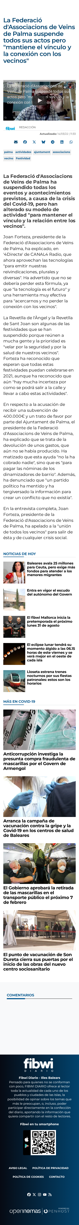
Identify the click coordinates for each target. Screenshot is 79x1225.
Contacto (57, 1177)
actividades (23, 152)
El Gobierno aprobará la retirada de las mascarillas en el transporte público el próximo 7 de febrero (38, 895)
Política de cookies (28, 1177)
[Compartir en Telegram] (52, 142)
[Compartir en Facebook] (25, 142)
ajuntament (42, 152)
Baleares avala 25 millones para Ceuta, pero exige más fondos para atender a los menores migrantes (51, 569)
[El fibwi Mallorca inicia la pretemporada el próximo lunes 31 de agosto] (14, 627)
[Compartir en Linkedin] (61, 142)
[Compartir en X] (34, 142)
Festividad (23, 158)
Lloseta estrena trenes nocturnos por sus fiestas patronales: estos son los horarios (49, 678)
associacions (61, 152)
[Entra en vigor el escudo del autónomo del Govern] (14, 600)
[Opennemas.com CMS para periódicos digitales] (39, 1215)
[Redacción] (10, 128)
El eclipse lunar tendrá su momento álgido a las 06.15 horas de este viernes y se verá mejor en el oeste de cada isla (51, 652)
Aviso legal (18, 1168)
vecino (8, 158)
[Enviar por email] (15, 142)
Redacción (27, 127)
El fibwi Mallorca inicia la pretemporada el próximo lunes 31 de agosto (49, 621)
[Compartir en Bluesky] (43, 142)
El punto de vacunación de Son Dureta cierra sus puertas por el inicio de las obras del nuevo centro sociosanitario (38, 962)
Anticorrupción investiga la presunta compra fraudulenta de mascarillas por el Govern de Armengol (39, 761)
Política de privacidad (50, 1168)
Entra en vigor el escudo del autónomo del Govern (49, 593)
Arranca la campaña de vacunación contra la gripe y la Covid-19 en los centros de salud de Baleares (38, 828)
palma (8, 152)
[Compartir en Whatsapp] (71, 142)
